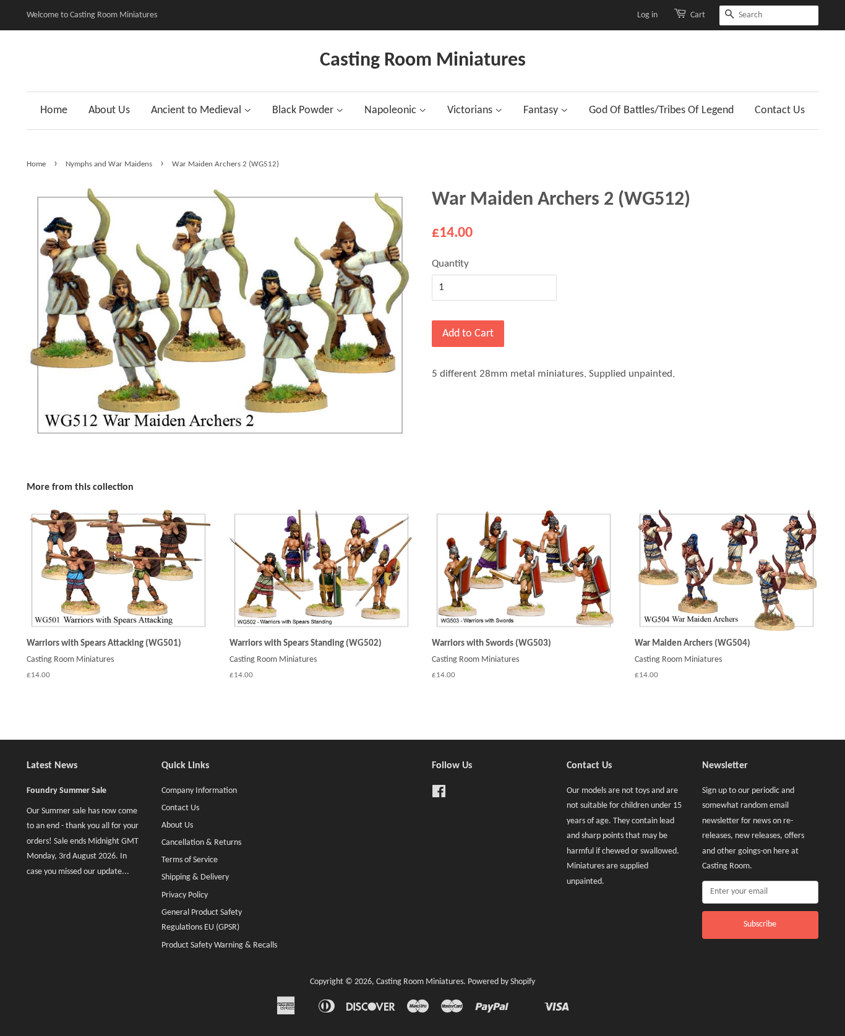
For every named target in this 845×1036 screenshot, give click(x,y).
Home (53, 110)
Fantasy (541, 110)
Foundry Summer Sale (66, 790)
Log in (647, 15)
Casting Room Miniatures (423, 61)
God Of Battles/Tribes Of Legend (661, 110)
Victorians (471, 110)
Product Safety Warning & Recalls (219, 945)
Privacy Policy (184, 895)
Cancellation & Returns (201, 842)
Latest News (52, 766)
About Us (109, 110)
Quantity (450, 264)
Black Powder (304, 110)
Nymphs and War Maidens (109, 164)
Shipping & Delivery (195, 877)
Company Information (199, 790)
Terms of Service (189, 860)
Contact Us (780, 110)
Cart (697, 15)
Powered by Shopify (501, 982)
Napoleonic (391, 110)
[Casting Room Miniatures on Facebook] (439, 794)
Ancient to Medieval (197, 110)
